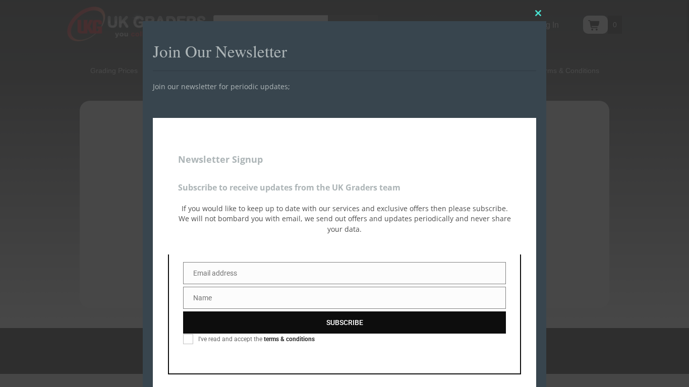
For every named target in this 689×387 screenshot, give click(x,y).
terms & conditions (289, 339)
